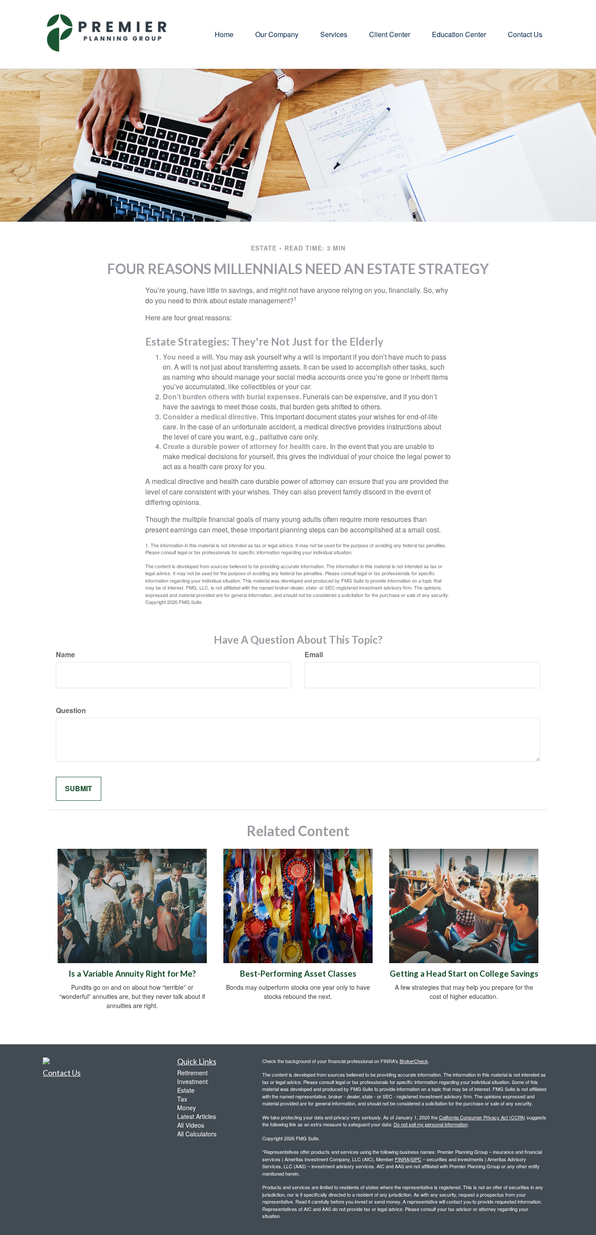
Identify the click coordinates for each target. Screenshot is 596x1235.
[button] (276, 34)
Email (314, 654)
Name (65, 654)
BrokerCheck (414, 1060)
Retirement (192, 1072)
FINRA (402, 1159)
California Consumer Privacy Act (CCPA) (482, 1117)
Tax (182, 1098)
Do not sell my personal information (431, 1124)
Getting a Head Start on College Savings (464, 973)
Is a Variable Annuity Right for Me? (132, 973)
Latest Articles (196, 1116)
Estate (186, 1090)
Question (71, 710)
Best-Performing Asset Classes (298, 973)
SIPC (416, 1159)
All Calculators (196, 1133)
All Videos (190, 1125)
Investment (192, 1081)
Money (186, 1107)
